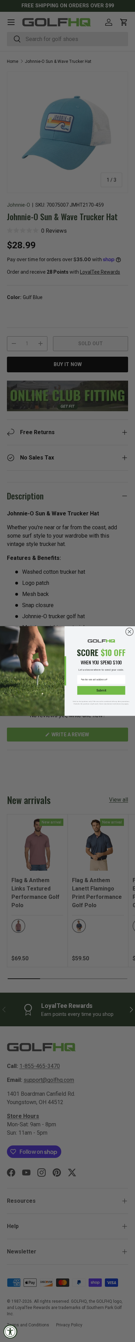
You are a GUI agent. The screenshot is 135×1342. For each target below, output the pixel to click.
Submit (101, 690)
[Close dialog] (129, 632)
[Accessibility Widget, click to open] (10, 1332)
